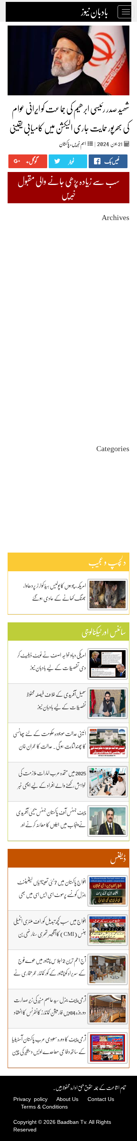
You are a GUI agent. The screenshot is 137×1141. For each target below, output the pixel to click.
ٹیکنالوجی (123, 488)
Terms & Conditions (44, 1107)
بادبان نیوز (94, 12)
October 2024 (115, 380)
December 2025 (113, 284)
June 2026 (119, 243)
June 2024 (119, 408)
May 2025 (119, 332)
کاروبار (124, 508)
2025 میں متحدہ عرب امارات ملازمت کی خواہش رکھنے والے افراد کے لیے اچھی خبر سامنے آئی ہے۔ (52, 785)
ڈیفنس (124, 501)
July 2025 (119, 318)
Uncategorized (114, 460)
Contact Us (101, 1099)
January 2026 (115, 277)
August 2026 (116, 229)
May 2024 (119, 414)
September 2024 (112, 387)
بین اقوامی (121, 474)
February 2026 (114, 270)
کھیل (125, 515)
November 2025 (112, 291)
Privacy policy (30, 1099)
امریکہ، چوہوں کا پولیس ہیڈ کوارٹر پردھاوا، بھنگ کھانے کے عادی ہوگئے (54, 592)
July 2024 (119, 401)
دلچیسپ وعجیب (116, 495)
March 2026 (117, 263)
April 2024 (118, 421)
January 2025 (115, 360)
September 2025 (112, 305)
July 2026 (119, 236)
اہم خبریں (79, 143)
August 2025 (116, 311)
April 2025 (118, 339)
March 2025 (117, 346)
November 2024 (112, 373)
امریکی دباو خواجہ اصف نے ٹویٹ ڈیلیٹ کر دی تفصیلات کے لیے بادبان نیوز (51, 661)
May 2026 (119, 250)
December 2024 (113, 366)
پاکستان (64, 143)
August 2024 (116, 394)
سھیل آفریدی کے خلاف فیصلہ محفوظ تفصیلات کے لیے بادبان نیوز (56, 700)
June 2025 (119, 325)
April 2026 (118, 257)
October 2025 (115, 298)
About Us (67, 1099)
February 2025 (114, 353)
